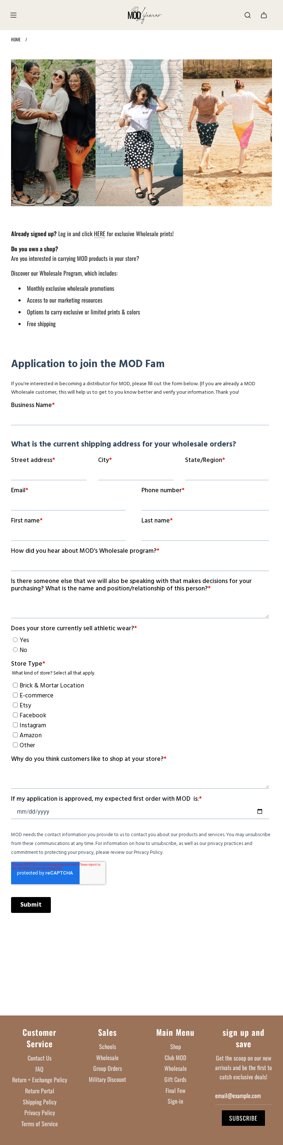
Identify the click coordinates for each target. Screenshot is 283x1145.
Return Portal (39, 1090)
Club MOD (175, 1057)
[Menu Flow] (13, 15)
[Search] (248, 15)
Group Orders (107, 1068)
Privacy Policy (39, 1112)
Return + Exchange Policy (39, 1079)
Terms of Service (39, 1123)
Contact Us (40, 1057)
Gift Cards (175, 1079)
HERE (99, 233)
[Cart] (264, 15)
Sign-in (175, 1101)
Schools (107, 1046)
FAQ (39, 1069)
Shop (175, 1046)
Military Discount (107, 1079)
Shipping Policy (39, 1101)
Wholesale (107, 1057)
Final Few (175, 1090)
